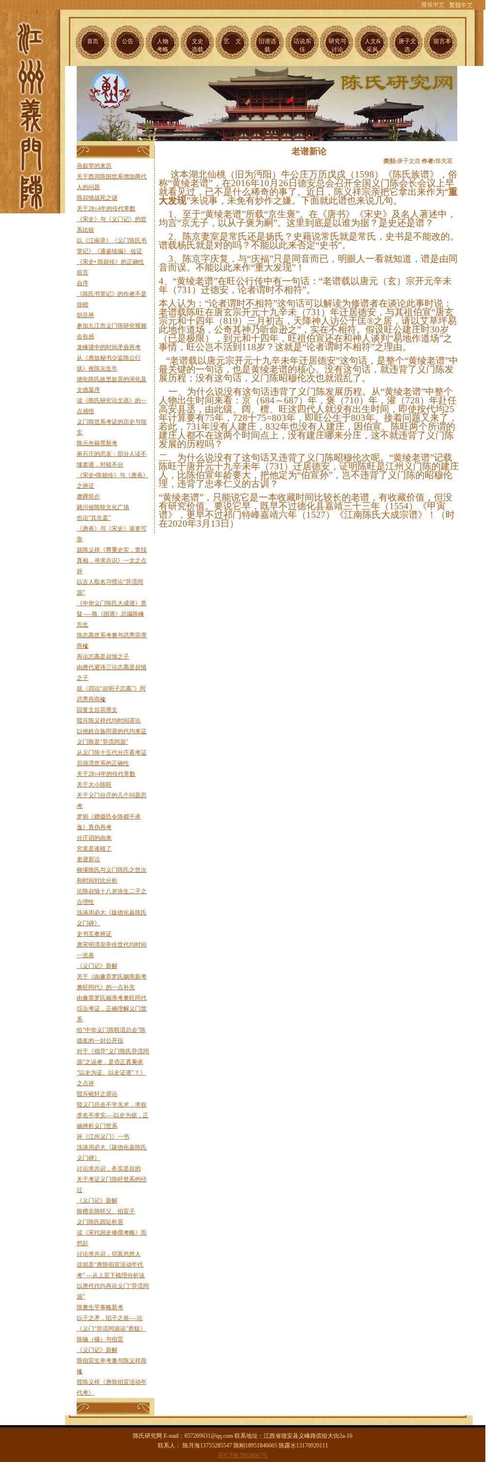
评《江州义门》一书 (103, 1136)
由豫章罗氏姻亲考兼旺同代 (112, 998)
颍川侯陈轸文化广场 (103, 507)
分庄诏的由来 (94, 838)
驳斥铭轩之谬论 (97, 1094)
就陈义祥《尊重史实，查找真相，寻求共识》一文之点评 (112, 560)
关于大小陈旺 (94, 784)
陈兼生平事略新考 (100, 1307)
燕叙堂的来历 (94, 165)
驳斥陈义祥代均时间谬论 (109, 720)
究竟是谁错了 (94, 848)
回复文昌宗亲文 (97, 710)
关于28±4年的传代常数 (106, 208)
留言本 (442, 41)
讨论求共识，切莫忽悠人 (109, 1254)
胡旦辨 (85, 315)
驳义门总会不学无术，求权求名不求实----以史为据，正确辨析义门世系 (113, 1115)
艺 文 (232, 41)
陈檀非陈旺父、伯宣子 (106, 1211)
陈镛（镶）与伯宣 (100, 1339)
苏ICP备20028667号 (243, 1455)
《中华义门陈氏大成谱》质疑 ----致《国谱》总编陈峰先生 (112, 614)
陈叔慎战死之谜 (97, 197)
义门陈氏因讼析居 (100, 1222)
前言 (82, 272)
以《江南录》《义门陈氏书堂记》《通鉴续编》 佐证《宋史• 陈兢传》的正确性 (112, 251)
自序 (82, 283)
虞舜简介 (88, 496)
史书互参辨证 (94, 934)
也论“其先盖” (94, 517)
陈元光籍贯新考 (97, 443)
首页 (93, 41)
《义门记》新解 (97, 966)
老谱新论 (88, 859)
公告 (127, 41)
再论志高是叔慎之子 (103, 656)
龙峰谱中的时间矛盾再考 (109, 347)
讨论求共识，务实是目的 (109, 1168)
